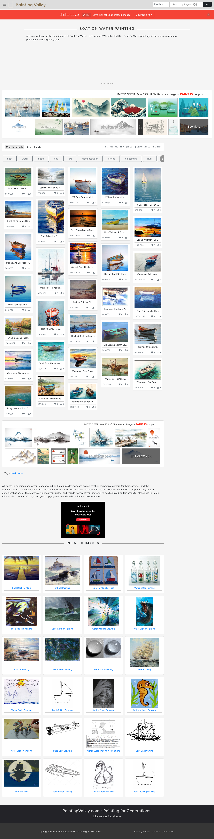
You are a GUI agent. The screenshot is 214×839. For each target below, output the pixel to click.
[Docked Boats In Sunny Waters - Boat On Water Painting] (83, 324)
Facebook (114, 816)
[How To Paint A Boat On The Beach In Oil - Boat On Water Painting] (115, 219)
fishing (111, 158)
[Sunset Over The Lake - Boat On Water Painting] (83, 253)
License (156, 831)
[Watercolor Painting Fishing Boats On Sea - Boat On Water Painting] (115, 367)
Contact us (168, 831)
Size (29, 147)
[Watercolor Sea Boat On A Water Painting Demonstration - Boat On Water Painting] (148, 369)
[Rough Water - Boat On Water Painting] (18, 396)
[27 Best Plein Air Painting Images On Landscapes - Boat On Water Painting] (115, 181)
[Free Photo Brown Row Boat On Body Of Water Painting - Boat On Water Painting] (83, 218)
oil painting (131, 158)
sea (56, 158)
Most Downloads (14, 147)
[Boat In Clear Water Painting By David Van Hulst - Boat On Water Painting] (18, 177)
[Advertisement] (107, 63)
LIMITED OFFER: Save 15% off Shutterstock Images (147, 94)
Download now (144, 14)
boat (9, 158)
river (149, 158)
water (25, 158)
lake (70, 158)
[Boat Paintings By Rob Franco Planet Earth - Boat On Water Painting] (148, 297)
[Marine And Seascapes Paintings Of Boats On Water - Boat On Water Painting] (18, 247)
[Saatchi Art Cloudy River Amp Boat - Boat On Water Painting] (51, 176)
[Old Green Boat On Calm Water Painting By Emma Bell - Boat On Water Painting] (115, 332)
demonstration (90, 158)
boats (41, 158)
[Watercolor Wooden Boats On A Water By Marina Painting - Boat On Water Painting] (83, 391)
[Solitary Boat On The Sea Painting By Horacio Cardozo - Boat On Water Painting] (115, 258)
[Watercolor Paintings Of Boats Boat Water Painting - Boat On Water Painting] (148, 262)
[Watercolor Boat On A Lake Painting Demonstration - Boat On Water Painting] (83, 358)
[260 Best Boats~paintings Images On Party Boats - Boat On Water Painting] (83, 181)
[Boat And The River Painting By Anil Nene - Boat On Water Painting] (115, 296)
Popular (38, 147)
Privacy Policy (142, 831)
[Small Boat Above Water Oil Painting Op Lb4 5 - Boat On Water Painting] (51, 351)
